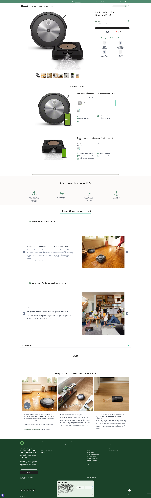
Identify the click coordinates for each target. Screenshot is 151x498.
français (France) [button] (125, 1)
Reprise (88, 450)
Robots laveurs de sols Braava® (46, 450)
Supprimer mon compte (91, 477)
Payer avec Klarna (67, 444)
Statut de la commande (105, 1)
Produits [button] (40, 6)
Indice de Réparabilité (113, 450)
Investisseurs (111, 446)
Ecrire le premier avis (75, 363)
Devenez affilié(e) (67, 446)
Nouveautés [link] (33, 6)
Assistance (98, 1)
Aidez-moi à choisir (44, 446)
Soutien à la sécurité (91, 473)
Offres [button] (52, 6)
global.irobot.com (112, 448)
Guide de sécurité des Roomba (93, 454)
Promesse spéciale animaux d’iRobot (94, 462)
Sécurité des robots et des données (93, 471)
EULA (88, 464)
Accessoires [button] (46, 6)
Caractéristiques (26, 345)
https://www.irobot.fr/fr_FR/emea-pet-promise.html (32, 429)
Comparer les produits (45, 444)
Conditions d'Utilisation (91, 468)
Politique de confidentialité (92, 460)
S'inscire (29, 472)
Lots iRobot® (43, 452)
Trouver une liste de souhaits (92, 458)
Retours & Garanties (90, 452)
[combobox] (119, 6)
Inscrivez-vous (78, 2)
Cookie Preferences (23, 496)
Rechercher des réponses (91, 456)
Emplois (110, 444)
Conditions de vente (90, 466)
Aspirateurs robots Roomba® (46, 448)
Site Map (88, 475)
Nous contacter (90, 444)
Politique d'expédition (91, 448)
